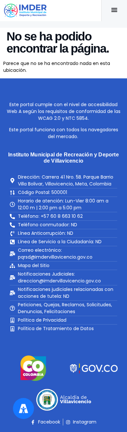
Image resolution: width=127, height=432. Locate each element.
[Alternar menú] (114, 10)
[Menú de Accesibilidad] (23, 408)
